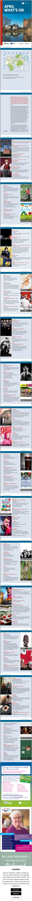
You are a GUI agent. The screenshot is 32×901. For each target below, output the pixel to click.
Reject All (16, 893)
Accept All (16, 890)
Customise (16, 897)
